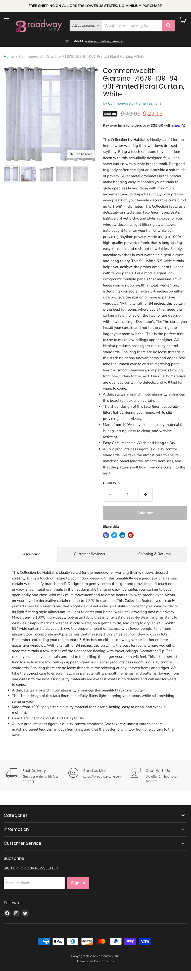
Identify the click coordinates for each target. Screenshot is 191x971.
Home (9, 57)
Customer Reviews (89, 553)
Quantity (109, 483)
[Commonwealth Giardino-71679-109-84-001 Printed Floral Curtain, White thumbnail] (11, 174)
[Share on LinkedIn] (122, 535)
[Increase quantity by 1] (146, 495)
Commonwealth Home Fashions (134, 103)
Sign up (78, 883)
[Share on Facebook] (106, 535)
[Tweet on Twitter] (114, 535)
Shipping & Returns (154, 553)
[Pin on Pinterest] (131, 535)
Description (31, 554)
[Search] (168, 25)
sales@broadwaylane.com (105, 41)
